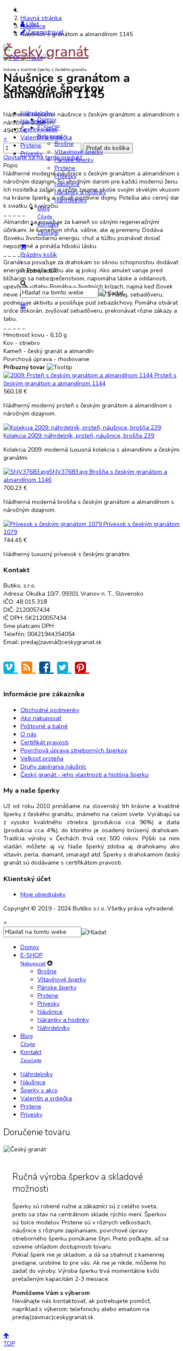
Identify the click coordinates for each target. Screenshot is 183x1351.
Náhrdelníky (36, 113)
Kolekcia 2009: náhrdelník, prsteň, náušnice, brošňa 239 (78, 436)
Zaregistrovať (44, 32)
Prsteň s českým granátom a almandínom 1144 (90, 379)
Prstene (30, 145)
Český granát (46, 52)
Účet (32, 24)
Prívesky (31, 154)
